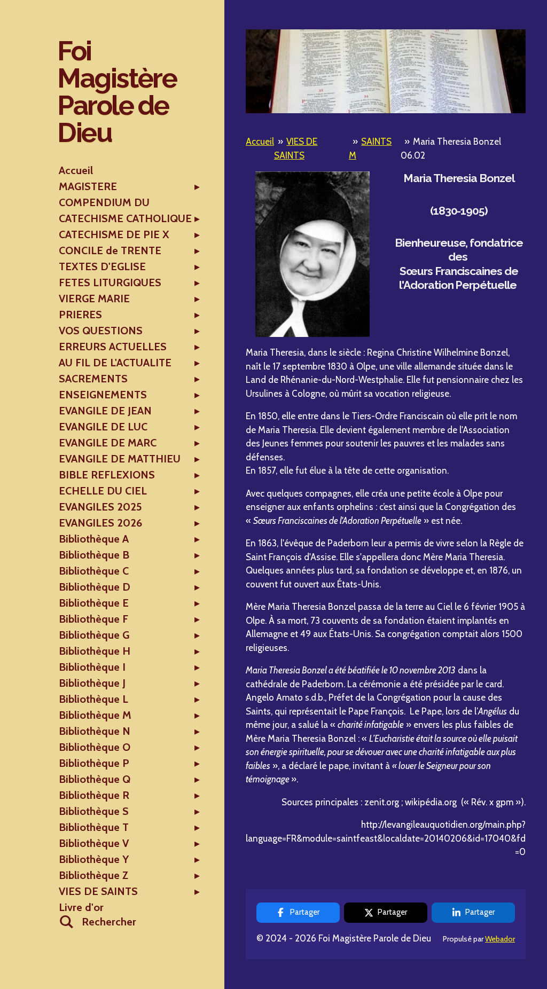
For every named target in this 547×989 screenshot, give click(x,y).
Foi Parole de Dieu (116, 91)
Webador (500, 939)
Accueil (260, 141)
